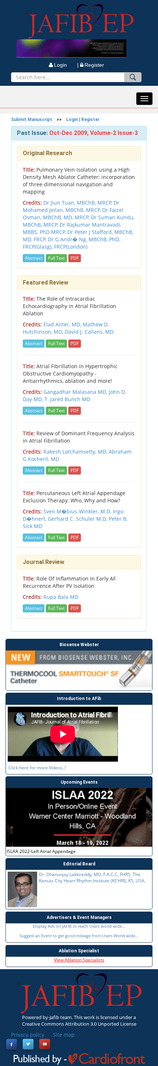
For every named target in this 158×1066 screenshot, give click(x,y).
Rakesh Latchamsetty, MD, (76, 451)
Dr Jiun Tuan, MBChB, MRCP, (78, 202)
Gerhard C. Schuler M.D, (78, 518)
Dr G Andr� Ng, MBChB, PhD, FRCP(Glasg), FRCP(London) (71, 243)
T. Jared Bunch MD (67, 399)
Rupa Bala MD (60, 596)
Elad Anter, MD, (63, 324)
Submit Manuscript (31, 119)
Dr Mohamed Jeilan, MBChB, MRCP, (71, 206)
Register (94, 65)
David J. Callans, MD (89, 331)
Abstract (33, 258)
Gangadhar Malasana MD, (76, 391)
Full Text (56, 258)
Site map (64, 1034)
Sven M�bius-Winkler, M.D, (78, 511)
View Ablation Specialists (79, 960)
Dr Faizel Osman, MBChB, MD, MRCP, (73, 213)
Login (72, 119)
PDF (75, 258)
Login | (66, 65)
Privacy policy (27, 1034)
